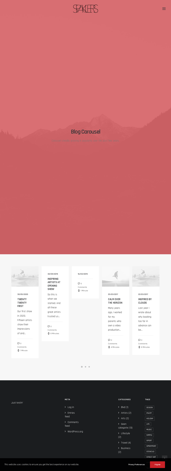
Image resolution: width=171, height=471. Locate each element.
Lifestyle (125, 433)
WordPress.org (75, 431)
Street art (151, 457)
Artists (124, 412)
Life (148, 424)
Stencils (150, 451)
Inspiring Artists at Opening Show (54, 284)
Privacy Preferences (136, 464)
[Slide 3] (89, 367)
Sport (149, 440)
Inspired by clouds (144, 300)
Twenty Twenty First (22, 302)
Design (149, 407)
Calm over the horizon (115, 300)
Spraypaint (151, 446)
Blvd (123, 407)
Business (125, 448)
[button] (25, 276)
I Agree (157, 464)
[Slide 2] (85, 367)
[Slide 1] (82, 367)
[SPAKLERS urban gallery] (86, 9)
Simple (149, 435)
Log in (71, 407)
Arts (123, 418)
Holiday (149, 418)
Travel (124, 442)
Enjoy (149, 413)
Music (149, 429)
